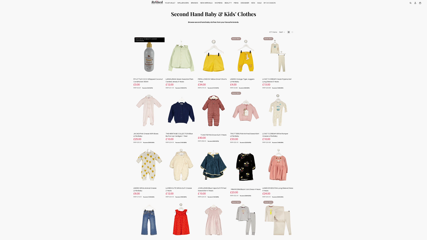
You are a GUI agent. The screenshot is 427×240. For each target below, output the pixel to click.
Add (227, 72)
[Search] (410, 3)
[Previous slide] (136, 55)
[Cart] (420, 3)
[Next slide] (161, 55)
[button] (282, 32)
